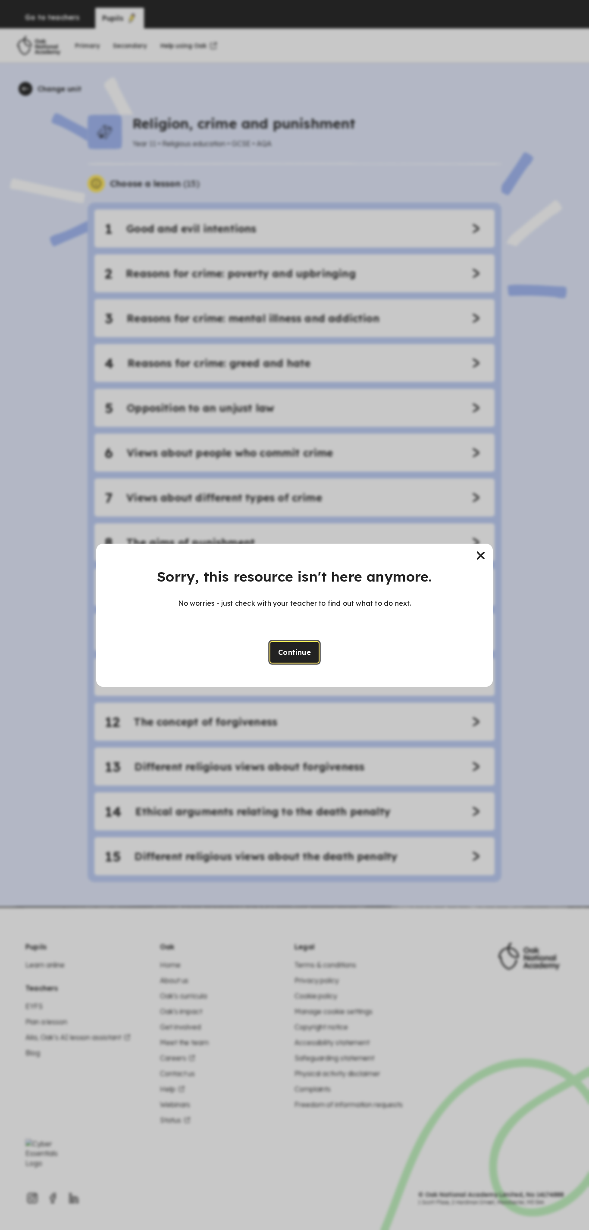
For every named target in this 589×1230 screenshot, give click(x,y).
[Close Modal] (481, 556)
